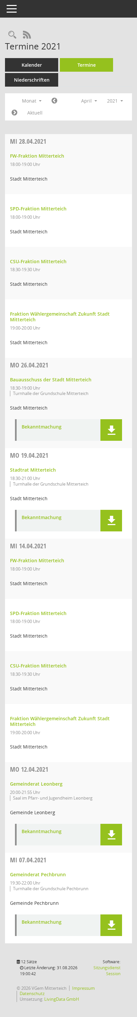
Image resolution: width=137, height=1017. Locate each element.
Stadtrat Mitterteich (33, 470)
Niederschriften (32, 80)
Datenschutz (32, 993)
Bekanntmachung (42, 427)
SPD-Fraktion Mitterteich (38, 208)
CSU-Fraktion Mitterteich (38, 261)
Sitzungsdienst (106, 971)
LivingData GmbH (61, 999)
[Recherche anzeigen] (12, 35)
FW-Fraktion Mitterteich (37, 156)
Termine (86, 65)
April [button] (87, 101)
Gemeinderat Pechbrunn (38, 874)
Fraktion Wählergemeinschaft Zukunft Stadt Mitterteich (60, 317)
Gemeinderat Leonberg (36, 784)
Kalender (32, 65)
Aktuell (35, 113)
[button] (111, 430)
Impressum (83, 988)
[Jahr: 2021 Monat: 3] (54, 101)
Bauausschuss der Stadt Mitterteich (50, 379)
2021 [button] (113, 101)
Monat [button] (30, 101)
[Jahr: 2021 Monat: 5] (14, 113)
